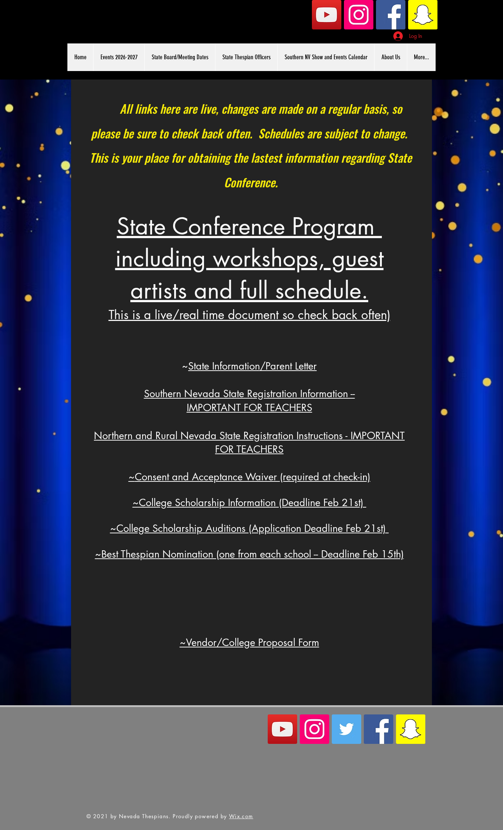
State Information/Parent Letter (252, 366)
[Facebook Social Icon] (390, 14)
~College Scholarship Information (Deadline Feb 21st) (249, 502)
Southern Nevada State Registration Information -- (249, 393)
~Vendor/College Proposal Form (249, 642)
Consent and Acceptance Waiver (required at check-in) (252, 476)
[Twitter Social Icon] (346, 729)
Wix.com (241, 816)
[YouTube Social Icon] (326, 14)
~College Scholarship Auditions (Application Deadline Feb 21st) (249, 528)
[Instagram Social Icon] (358, 14)
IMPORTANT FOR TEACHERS (249, 407)
